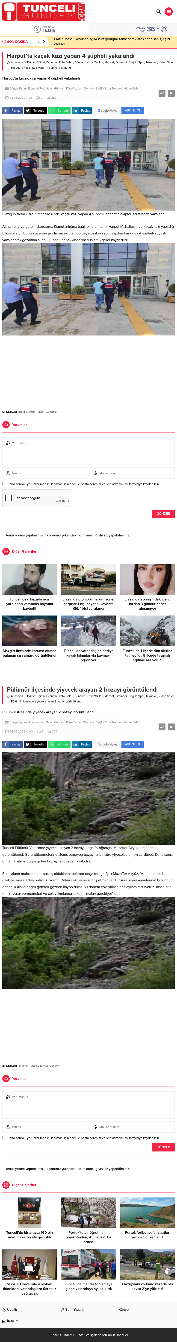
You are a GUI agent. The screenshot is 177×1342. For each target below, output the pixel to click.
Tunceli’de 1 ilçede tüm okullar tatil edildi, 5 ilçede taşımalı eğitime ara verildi (147, 655)
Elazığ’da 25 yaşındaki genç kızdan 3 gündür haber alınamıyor (147, 604)
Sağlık (133, 62)
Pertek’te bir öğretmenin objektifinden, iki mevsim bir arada (89, 1237)
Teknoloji (151, 62)
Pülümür (23, 1065)
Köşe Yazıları (95, 62)
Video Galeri (166, 62)
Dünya (31, 62)
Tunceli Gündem (46, 411)
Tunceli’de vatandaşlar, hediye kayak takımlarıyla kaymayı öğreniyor (89, 655)
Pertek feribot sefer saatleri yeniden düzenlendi (147, 1235)
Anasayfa (17, 62)
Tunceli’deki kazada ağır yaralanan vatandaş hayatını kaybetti (29, 604)
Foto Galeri (66, 62)
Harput (30, 411)
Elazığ (21, 411)
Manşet (109, 62)
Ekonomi (52, 62)
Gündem (80, 62)
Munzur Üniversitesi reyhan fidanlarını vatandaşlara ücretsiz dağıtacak (29, 1289)
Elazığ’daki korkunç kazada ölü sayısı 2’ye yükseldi (147, 1286)
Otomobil (121, 62)
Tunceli (33, 1065)
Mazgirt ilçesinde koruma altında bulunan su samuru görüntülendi (29, 653)
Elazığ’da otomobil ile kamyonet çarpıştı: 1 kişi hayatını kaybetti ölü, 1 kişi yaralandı (88, 604)
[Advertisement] (88, 370)
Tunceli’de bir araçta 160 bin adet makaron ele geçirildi (29, 1235)
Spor (141, 62)
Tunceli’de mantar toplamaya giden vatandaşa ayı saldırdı (88, 1286)
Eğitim (41, 62)
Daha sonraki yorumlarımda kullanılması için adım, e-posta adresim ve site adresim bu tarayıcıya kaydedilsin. (83, 484)
